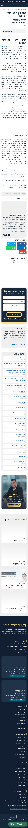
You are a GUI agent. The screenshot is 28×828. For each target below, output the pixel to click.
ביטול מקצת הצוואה (19, 396)
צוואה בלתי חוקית (20, 429)
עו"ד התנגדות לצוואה (20, 185)
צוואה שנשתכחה (20, 407)
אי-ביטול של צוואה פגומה (18, 445)
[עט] (4, 235)
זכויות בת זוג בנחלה (21, 794)
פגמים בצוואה (21, 467)
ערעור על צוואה (20, 440)
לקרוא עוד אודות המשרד (18, 344)
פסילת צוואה (21, 456)
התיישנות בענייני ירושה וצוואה (18, 809)
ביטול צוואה (21, 451)
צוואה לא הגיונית (20, 358)
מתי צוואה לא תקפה (19, 418)
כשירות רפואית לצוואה (18, 391)
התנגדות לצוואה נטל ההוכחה (17, 413)
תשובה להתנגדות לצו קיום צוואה (16, 386)
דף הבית (25, 9)
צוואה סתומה (21, 402)
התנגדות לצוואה (18, 9)
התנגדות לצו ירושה (19, 462)
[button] (22, 244)
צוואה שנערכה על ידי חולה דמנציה (17, 806)
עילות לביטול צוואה (19, 435)
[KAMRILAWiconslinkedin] (6, 235)
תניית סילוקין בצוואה (19, 424)
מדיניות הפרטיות (8, 320)
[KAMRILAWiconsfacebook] (9, 235)
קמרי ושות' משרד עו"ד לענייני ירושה (14, 625)
